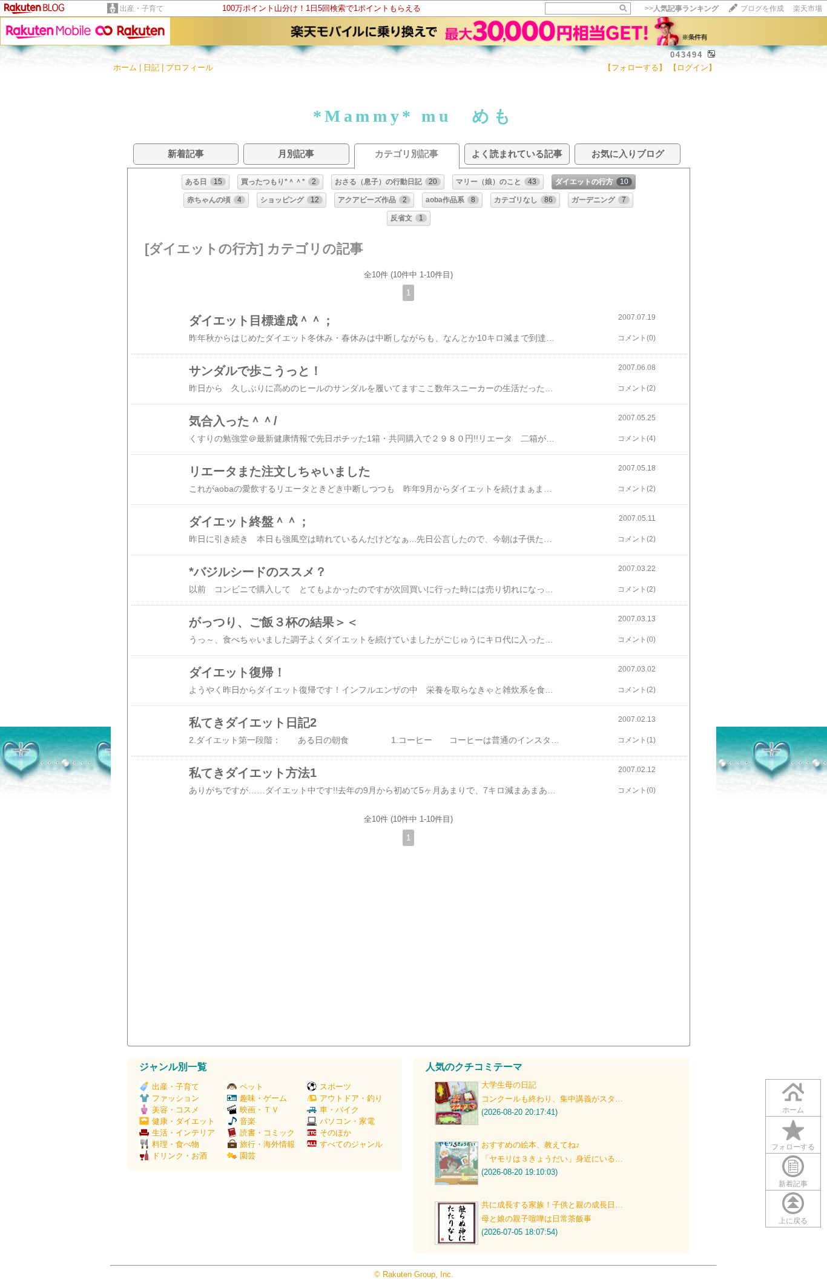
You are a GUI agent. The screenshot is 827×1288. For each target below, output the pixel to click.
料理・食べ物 (175, 1144)
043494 (686, 54)
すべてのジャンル (351, 1144)
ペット (251, 1086)
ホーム (125, 67)
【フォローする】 (635, 67)
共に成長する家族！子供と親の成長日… (552, 1204)
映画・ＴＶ (259, 1109)
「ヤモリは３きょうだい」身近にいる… (552, 1158)
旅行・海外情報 (267, 1144)
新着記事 (793, 1184)
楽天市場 (807, 8)
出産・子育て (141, 8)
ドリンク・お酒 (179, 1155)
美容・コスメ (175, 1109)
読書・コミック (267, 1132)
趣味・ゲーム (263, 1098)
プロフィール (189, 67)
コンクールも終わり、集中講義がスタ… (552, 1098)
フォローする (793, 1147)
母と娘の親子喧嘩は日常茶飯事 (536, 1218)
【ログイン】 (692, 67)
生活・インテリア (183, 1132)
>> (682, 8)
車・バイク (339, 1109)
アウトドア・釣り (351, 1098)
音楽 (247, 1121)
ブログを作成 (762, 8)
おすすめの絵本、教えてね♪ (530, 1144)
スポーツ (335, 1086)
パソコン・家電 (347, 1121)
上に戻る (793, 1221)
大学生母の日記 (508, 1084)
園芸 (247, 1155)
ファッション (175, 1098)
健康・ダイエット (183, 1121)
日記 (151, 67)
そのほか (335, 1132)
